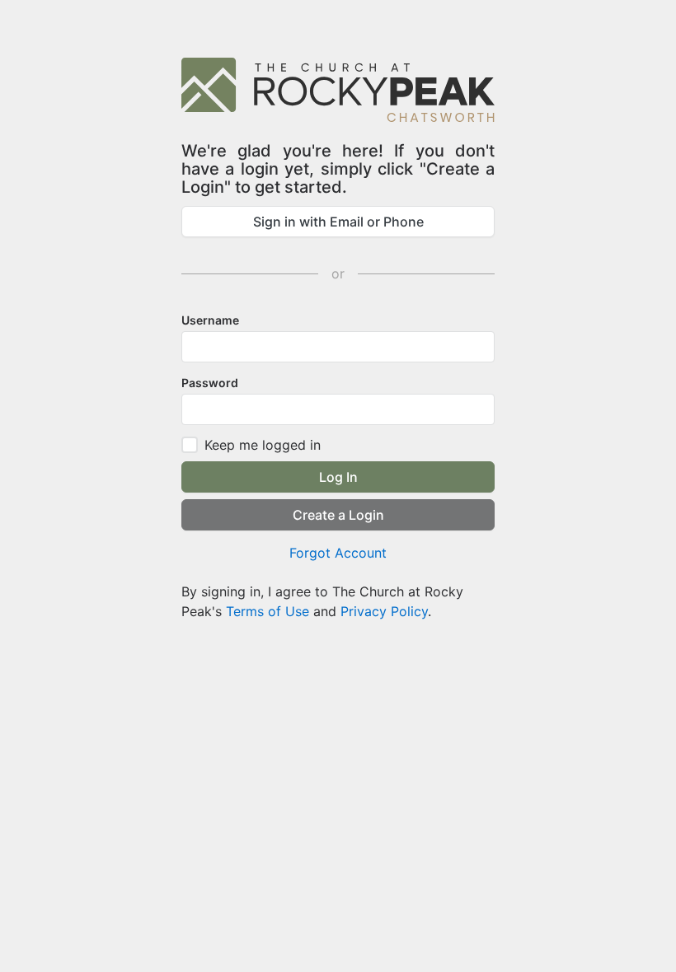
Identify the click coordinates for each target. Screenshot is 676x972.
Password (209, 383)
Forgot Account (338, 552)
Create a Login (338, 515)
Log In (338, 477)
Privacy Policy (384, 611)
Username (210, 320)
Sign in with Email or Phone (338, 221)
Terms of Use (267, 611)
